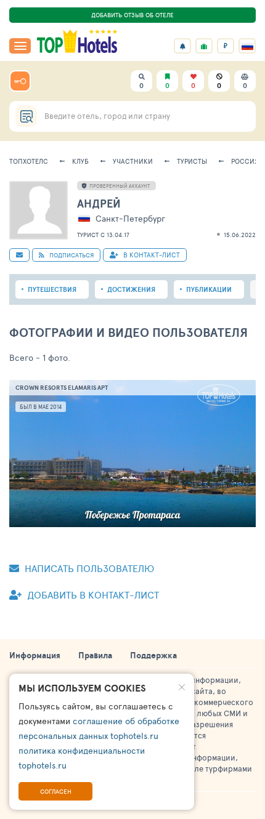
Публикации (209, 289)
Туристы (192, 161)
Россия (245, 161)
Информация (34, 655)
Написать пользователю (88, 568)
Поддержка (153, 655)
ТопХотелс (28, 161)
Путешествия (52, 289)
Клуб (80, 161)
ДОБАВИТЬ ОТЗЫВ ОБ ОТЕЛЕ (132, 14)
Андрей (99, 203)
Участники (133, 161)
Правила (95, 655)
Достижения (131, 289)
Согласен (55, 791)
